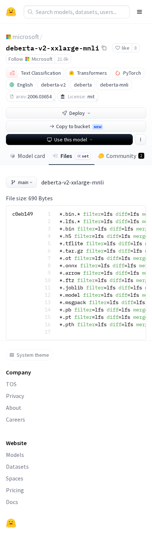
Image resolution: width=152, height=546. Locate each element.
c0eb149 (22, 214)
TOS (11, 384)
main (23, 182)
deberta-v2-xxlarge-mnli (52, 47)
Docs (12, 502)
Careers (15, 419)
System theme (33, 355)
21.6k (63, 59)
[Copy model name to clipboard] (104, 47)
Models (15, 454)
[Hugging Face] (11, 523)
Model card (31, 155)
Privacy (15, 395)
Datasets (17, 466)
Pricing (15, 490)
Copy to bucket (78, 126)
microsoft (26, 36)
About (13, 407)
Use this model (70, 139)
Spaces (14, 478)
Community (124, 155)
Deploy (77, 113)
